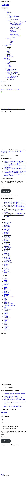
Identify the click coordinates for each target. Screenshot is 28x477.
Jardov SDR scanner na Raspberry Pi (13, 398)
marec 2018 (6, 254)
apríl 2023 (6, 229)
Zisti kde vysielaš (14, 76)
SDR (8, 49)
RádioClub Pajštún (14, 27)
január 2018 (7, 257)
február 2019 (7, 244)
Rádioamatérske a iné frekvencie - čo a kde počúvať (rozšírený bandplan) (14, 394)
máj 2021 (6, 233)
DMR (8, 52)
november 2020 (7, 235)
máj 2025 (6, 223)
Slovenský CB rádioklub (16, 24)
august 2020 (7, 237)
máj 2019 (6, 243)
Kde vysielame (7, 404)
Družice (6, 288)
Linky (8, 20)
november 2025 (7, 222)
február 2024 (7, 228)
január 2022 (7, 230)
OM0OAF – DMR (11, 73)
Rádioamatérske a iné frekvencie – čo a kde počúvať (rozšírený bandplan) (14, 215)
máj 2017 (6, 268)
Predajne (6, 313)
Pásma (8, 38)
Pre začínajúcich (14, 19)
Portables (9, 62)
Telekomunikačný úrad (15, 35)
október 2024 (7, 226)
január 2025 (7, 225)
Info (5, 10)
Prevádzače (13, 37)
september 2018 (8, 247)
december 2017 (7, 258)
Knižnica (9, 12)
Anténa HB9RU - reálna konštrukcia (13, 406)
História (6, 295)
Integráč (3, 474)
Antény (8, 51)
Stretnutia (9, 66)
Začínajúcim (7, 328)
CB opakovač (10, 79)
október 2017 (7, 261)
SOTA (11, 30)
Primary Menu (4, 8)
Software (6, 323)
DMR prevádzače (11, 70)
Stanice (8, 54)
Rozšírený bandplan (15, 16)
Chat (8, 13)
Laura (8, 48)
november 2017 (7, 260)
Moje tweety (4, 412)
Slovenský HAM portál (15, 23)
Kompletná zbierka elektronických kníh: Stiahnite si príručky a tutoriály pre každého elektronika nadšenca (14, 174)
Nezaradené (7, 302)
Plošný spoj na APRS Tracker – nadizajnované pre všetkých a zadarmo (14, 211)
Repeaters (6, 68)
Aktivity (6, 58)
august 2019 (7, 242)
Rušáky (5, 320)
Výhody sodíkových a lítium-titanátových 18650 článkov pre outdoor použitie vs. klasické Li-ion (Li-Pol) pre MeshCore (15, 163)
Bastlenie (9, 47)
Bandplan (9, 15)
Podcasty (9, 44)
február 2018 (7, 256)
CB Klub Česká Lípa (15, 26)
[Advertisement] (12, 359)
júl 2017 (6, 265)
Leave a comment (14, 89)
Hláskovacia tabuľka (9, 296)
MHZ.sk (12, 33)
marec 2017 (6, 271)
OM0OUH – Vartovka (12, 72)
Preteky (9, 65)
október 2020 (7, 236)
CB (11, 40)
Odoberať (6, 191)
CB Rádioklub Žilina (15, 29)
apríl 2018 (6, 253)
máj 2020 (6, 240)
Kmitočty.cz (13, 31)
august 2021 (7, 232)
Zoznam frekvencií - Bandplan (11, 396)
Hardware (6, 294)
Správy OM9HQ (14, 34)
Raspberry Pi (10, 56)
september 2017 (8, 263)
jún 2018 (6, 250)
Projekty (6, 45)
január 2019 (7, 246)
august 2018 (7, 249)
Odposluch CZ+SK (15, 75)
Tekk (2, 89)
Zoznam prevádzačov (12, 69)
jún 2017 (6, 267)
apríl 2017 (6, 270)
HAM (11, 41)
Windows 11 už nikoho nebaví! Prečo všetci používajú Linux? (14, 201)
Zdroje (5, 330)
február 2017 (7, 272)
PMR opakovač (11, 77)
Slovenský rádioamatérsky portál (18, 22)
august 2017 (7, 264)
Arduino (9, 55)
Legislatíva (9, 17)
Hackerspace (13, 61)
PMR (11, 42)
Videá (8, 63)
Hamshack (6, 292)
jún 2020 (6, 239)
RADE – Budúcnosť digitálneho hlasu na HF (15, 171)
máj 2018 (6, 251)
